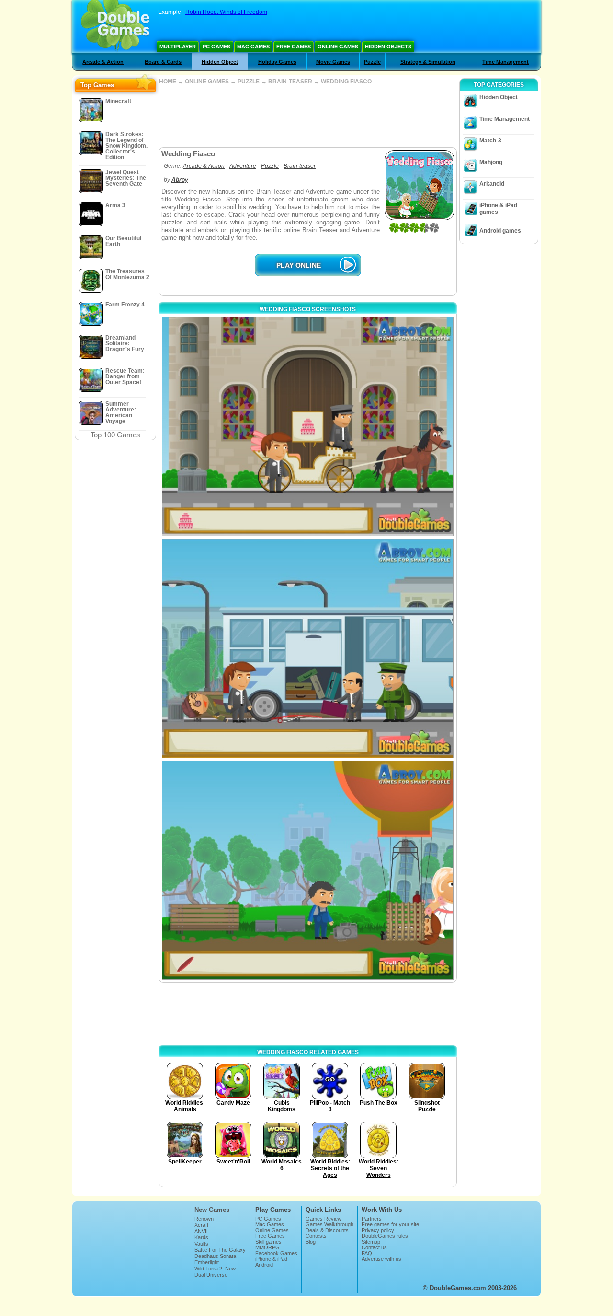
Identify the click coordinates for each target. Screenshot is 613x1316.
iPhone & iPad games (498, 208)
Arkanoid (491, 183)
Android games (500, 230)
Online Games (338, 46)
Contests (316, 1236)
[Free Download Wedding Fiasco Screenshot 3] (308, 870)
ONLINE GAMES (207, 81)
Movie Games (333, 62)
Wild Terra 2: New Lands (215, 1271)
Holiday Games (277, 62)
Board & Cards (163, 62)
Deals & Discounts (327, 1230)
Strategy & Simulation (427, 62)
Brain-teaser (300, 166)
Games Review (323, 1219)
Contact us (374, 1247)
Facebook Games (276, 1253)
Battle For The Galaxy (220, 1250)
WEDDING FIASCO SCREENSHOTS (308, 309)
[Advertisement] (307, 116)
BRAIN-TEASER (290, 81)
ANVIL (201, 1231)
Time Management (505, 62)
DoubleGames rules (385, 1236)
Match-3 (490, 140)
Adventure (242, 166)
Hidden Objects (388, 46)
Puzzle (372, 62)
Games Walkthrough (329, 1224)
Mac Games (253, 46)
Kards (201, 1237)
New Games (211, 1209)
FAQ (367, 1253)
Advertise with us (381, 1259)
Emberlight (206, 1262)
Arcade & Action (103, 62)
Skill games (268, 1242)
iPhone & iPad (271, 1259)
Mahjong (490, 162)
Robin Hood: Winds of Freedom (226, 12)
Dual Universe (210, 1275)
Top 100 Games (115, 435)
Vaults (201, 1243)
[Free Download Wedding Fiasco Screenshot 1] (308, 426)
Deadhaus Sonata (215, 1256)
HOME (167, 81)
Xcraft (201, 1225)
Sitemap (371, 1242)
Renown (204, 1219)
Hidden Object (220, 62)
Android (264, 1265)
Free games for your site (390, 1224)
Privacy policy (378, 1230)
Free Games (293, 46)
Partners (372, 1219)
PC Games (216, 46)
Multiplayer (177, 46)
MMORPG (267, 1247)
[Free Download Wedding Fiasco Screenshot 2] (308, 648)
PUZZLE (249, 81)
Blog (311, 1242)
